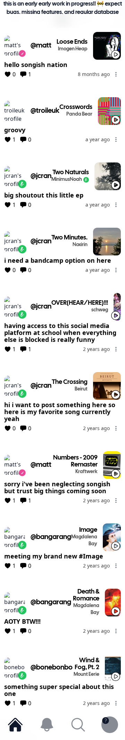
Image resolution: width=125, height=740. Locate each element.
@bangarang (51, 537)
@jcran (41, 176)
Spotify (15, 29)
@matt (41, 45)
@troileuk (45, 111)
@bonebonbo (52, 667)
